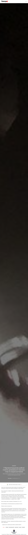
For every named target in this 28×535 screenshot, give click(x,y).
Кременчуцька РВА (11, 527)
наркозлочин (16, 527)
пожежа (20, 527)
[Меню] (26, 1)
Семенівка (23, 527)
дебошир (7, 527)
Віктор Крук (10, 478)
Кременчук (14, 465)
